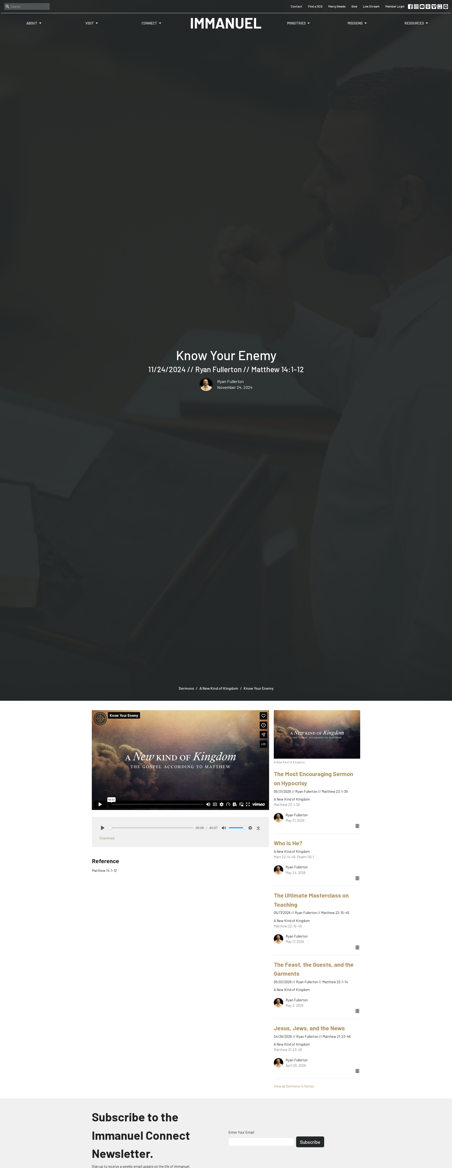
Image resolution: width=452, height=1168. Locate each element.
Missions (355, 23)
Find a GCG (315, 6)
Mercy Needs (337, 6)
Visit (89, 23)
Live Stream (371, 6)
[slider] (151, 828)
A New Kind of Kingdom (218, 688)
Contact (296, 6)
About (31, 23)
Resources (414, 23)
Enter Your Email (241, 1132)
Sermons (186, 688)
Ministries (296, 23)
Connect (149, 23)
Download (106, 838)
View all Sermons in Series (294, 1086)
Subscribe (310, 1142)
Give (354, 6)
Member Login (394, 6)
